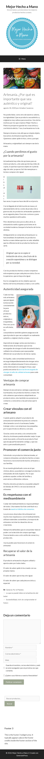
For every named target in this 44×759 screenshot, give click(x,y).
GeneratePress (22, 755)
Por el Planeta (18, 590)
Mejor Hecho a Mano (22, 7)
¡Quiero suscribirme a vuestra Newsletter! (21, 675)
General (9, 590)
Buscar (9, 704)
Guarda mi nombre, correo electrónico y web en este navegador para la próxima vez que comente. (23, 668)
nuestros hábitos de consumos (22, 509)
